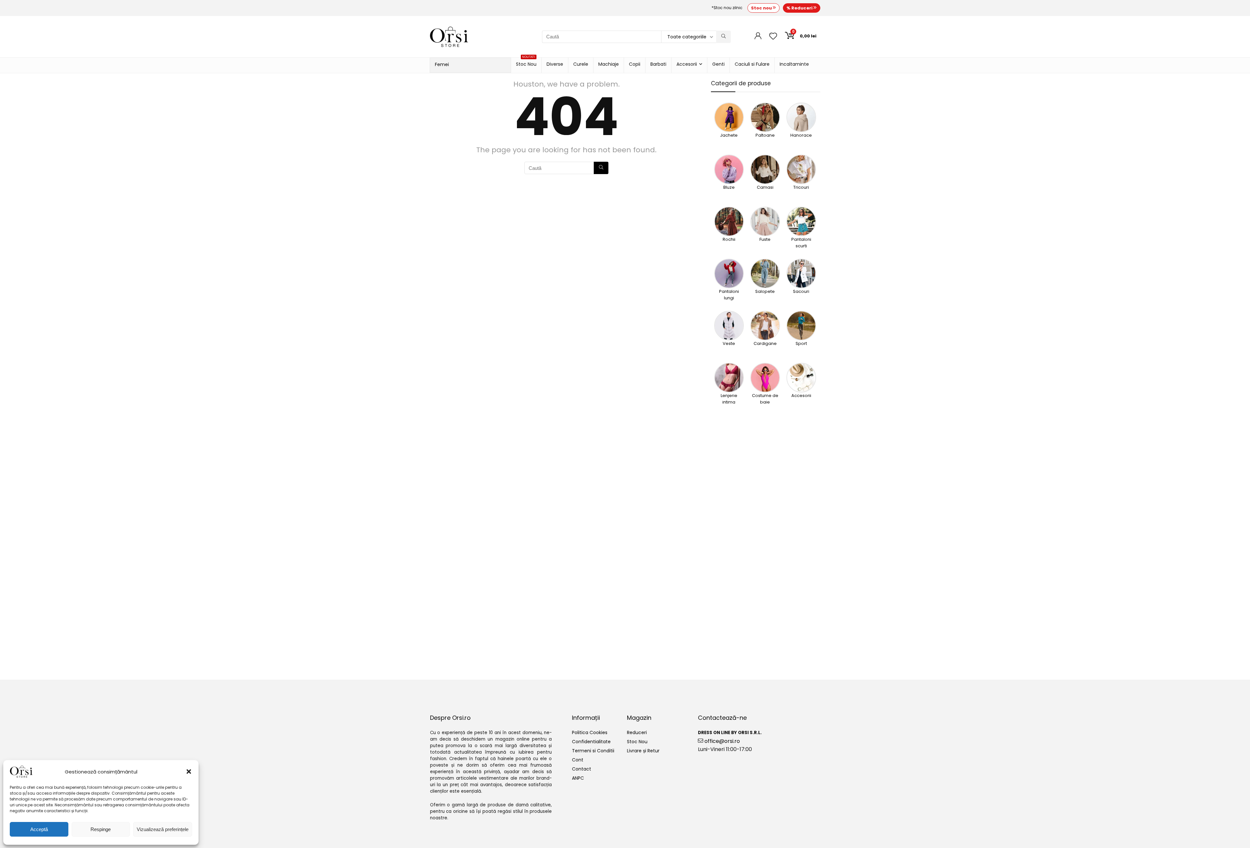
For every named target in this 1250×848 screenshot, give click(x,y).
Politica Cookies (589, 732)
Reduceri (637, 732)
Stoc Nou (526, 62)
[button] (189, 771)
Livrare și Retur (643, 750)
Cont (577, 760)
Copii (634, 64)
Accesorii (686, 64)
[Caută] (723, 37)
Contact (581, 769)
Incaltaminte (794, 64)
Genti (718, 64)
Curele (580, 64)
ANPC (578, 778)
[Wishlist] (773, 36)
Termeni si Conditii (593, 750)
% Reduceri (799, 8)
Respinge (100, 829)
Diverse (555, 64)
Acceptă (39, 829)
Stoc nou (762, 8)
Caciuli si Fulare (752, 64)
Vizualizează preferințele (162, 829)
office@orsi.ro (721, 741)
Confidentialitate (591, 741)
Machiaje (608, 64)
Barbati (658, 64)
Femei (442, 64)
